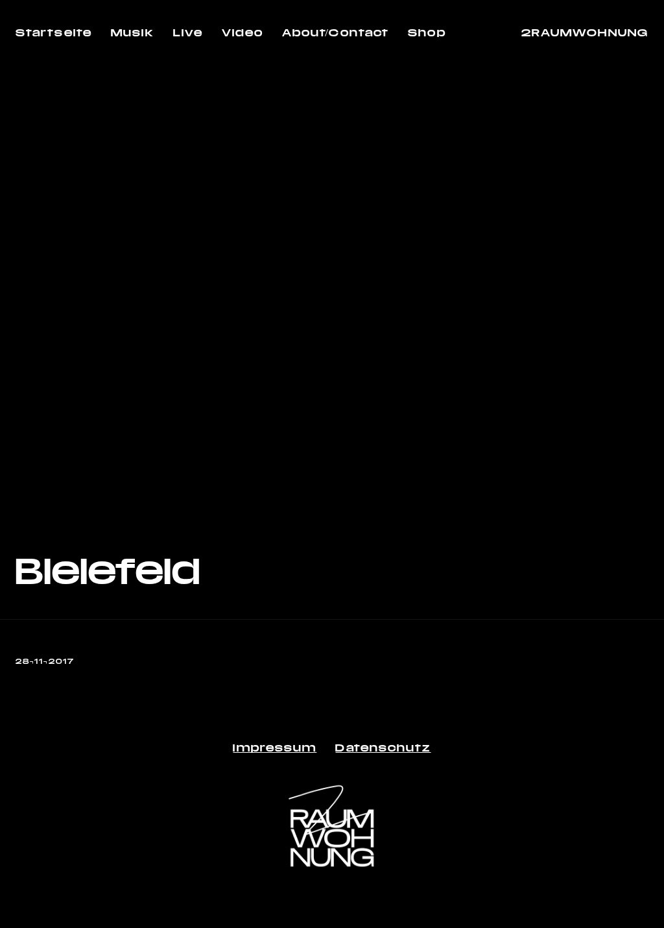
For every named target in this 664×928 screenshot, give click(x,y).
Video (242, 32)
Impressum (274, 747)
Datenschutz (383, 747)
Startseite (54, 32)
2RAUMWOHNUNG (584, 32)
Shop (426, 32)
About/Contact (335, 32)
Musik (132, 32)
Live (188, 32)
